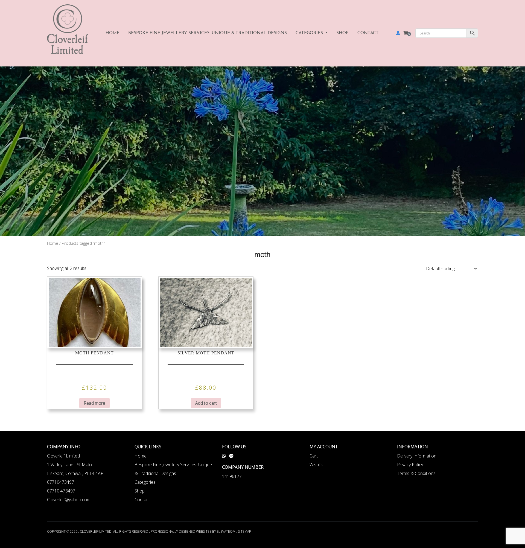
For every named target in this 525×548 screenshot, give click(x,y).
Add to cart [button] (206, 403)
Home (112, 33)
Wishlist (317, 465)
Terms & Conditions (416, 473)
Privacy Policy (410, 465)
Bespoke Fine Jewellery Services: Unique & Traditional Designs (207, 33)
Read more (94, 403)
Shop (342, 33)
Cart (314, 456)
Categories (310, 33)
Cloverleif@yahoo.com (69, 500)
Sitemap (244, 531)
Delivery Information (416, 456)
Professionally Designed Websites (181, 531)
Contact (368, 33)
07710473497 (60, 482)
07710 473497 (61, 491)
